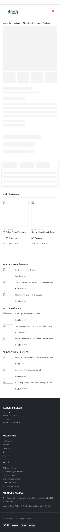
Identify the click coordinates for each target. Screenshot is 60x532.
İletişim (6, 444)
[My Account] (45, 12)
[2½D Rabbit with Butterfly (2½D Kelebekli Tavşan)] (8, 286)
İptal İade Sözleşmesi (11, 479)
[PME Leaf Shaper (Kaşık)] (8, 273)
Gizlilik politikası (9, 468)
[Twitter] (11, 2)
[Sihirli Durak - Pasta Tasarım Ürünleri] (13, 12)
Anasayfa (7, 23)
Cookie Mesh (41, 230)
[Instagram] (16, 2)
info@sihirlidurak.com (12, 422)
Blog (4, 452)
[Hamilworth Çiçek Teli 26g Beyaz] (8, 298)
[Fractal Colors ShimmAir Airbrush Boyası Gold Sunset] (8, 361)
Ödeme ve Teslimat (11, 482)
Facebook (5, 430)
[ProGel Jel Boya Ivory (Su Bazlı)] (8, 317)
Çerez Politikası (9, 475)
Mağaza (17, 23)
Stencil (5, 230)
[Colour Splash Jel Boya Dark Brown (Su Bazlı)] (8, 386)
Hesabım (6, 448)
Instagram (16, 430)
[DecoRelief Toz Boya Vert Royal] (8, 373)
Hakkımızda (8, 441)
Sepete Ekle (23, 205)
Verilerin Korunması (11, 486)
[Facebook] (7, 2)
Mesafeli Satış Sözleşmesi (13, 471)
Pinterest (11, 430)
